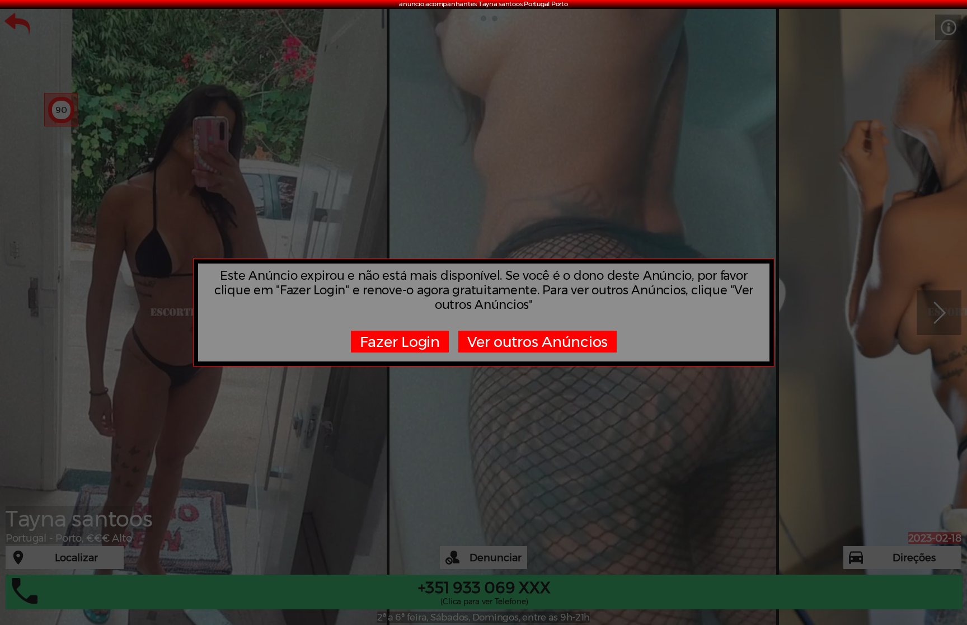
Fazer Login (400, 341)
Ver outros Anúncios (537, 341)
